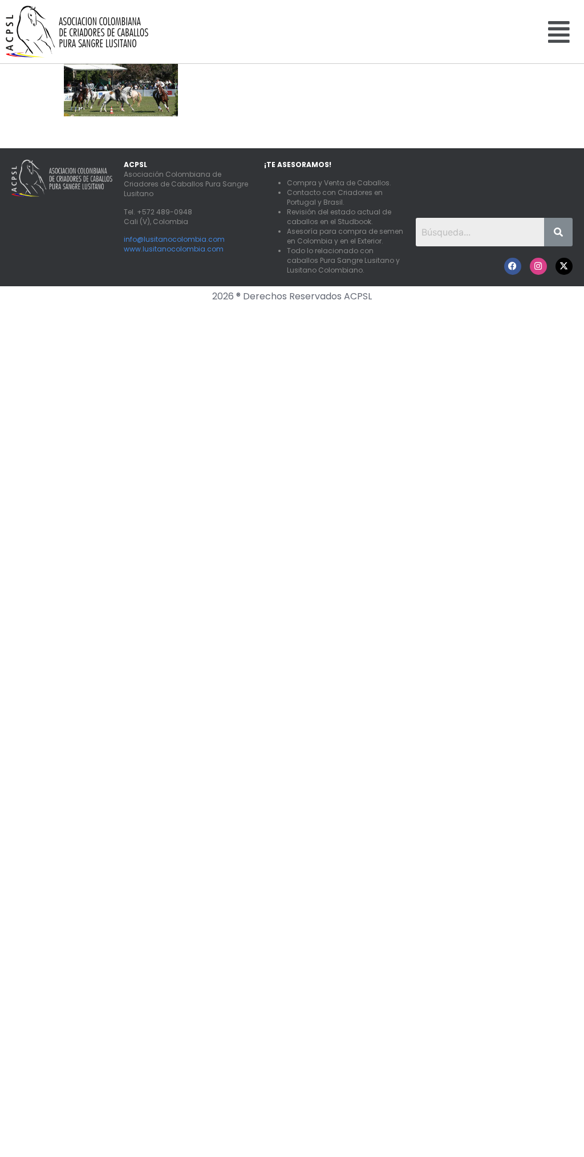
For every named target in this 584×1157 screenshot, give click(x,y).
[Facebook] (512, 266)
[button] (559, 31)
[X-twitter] (564, 266)
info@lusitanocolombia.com (174, 239)
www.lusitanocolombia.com (174, 249)
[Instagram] (538, 266)
